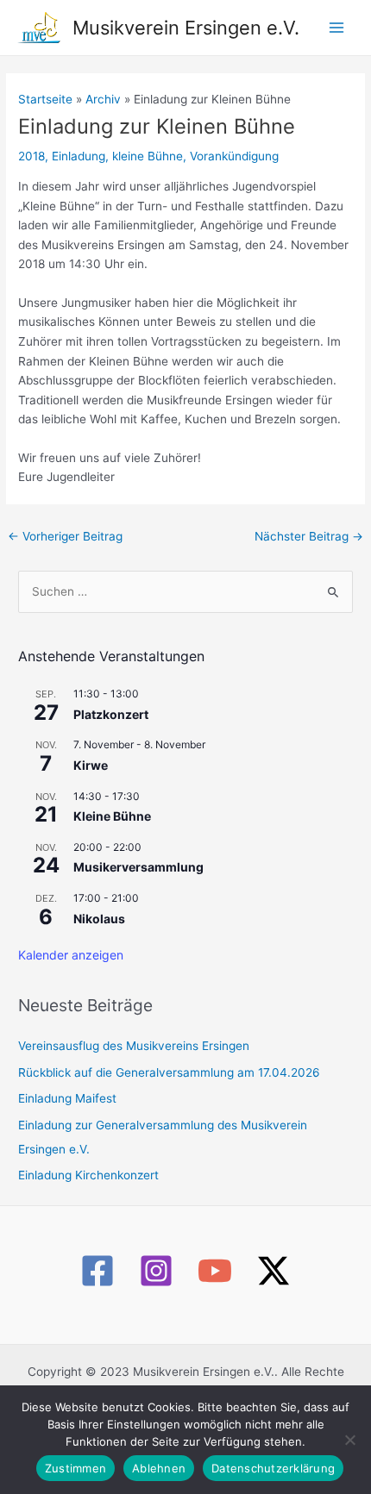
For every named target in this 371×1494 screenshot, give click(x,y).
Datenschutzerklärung (273, 1468)
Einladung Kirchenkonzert (88, 1175)
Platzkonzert (110, 714)
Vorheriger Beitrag (65, 536)
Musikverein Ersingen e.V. (185, 27)
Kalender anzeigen (70, 954)
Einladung (78, 156)
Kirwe (90, 765)
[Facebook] (97, 1270)
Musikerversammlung (138, 867)
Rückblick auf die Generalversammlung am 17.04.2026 (169, 1072)
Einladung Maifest (67, 1098)
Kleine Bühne (112, 816)
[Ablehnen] (349, 1439)
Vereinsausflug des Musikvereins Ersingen (133, 1046)
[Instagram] (156, 1270)
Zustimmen (75, 1468)
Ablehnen (159, 1468)
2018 (31, 156)
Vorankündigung (234, 156)
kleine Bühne (147, 156)
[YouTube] (215, 1270)
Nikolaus (99, 918)
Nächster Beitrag (309, 536)
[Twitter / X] (273, 1270)
